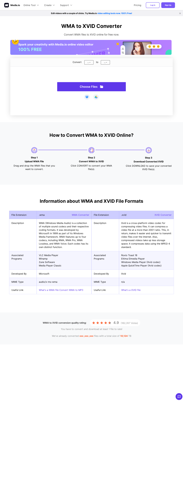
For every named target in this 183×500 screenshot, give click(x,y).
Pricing (137, 5)
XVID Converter (163, 214)
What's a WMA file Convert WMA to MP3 (61, 290)
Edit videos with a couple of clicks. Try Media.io (91, 13)
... (88, 62)
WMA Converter (80, 214)
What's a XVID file (131, 290)
